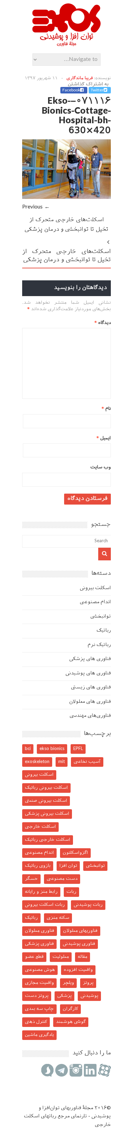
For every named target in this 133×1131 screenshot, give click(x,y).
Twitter (97, 90)
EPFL (78, 749)
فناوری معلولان (39, 931)
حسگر (31, 879)
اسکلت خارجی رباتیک (47, 840)
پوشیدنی (89, 996)
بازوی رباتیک (37, 866)
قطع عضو (34, 957)
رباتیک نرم (99, 645)
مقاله (82, 957)
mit (61, 762)
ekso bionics (52, 749)
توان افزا (68, 866)
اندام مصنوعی (95, 602)
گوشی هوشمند (71, 1022)
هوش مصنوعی (40, 970)
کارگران (70, 1009)
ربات (71, 892)
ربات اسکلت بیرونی (45, 905)
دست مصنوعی (62, 879)
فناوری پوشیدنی (79, 944)
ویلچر (68, 983)
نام (106, 409)
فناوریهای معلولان (80, 931)
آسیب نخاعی (87, 762)
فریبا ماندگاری (79, 78)
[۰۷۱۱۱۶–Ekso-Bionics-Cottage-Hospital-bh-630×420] (66, 197)
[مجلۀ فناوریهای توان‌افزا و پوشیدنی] (66, 44)
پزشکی (64, 996)
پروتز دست (36, 996)
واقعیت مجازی (39, 983)
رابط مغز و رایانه (41, 892)
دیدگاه (102, 323)
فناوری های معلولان (90, 702)
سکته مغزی (58, 918)
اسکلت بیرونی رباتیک (46, 788)
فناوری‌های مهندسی (90, 716)
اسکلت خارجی (40, 827)
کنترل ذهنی (36, 1022)
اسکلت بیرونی (95, 588)
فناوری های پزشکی (90, 659)
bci (28, 749)
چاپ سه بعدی (39, 1009)
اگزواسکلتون (75, 853)
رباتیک (104, 630)
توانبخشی (100, 616)
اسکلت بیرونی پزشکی (47, 814)
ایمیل (104, 438)
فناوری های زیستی (91, 687)
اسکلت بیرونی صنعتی (46, 801)
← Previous (36, 207)
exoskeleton (37, 762)
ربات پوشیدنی (88, 905)
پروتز (88, 983)
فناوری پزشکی (39, 944)
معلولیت (61, 957)
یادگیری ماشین (39, 1035)
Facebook (71, 90)
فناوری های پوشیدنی (88, 673)
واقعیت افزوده (78, 970)
